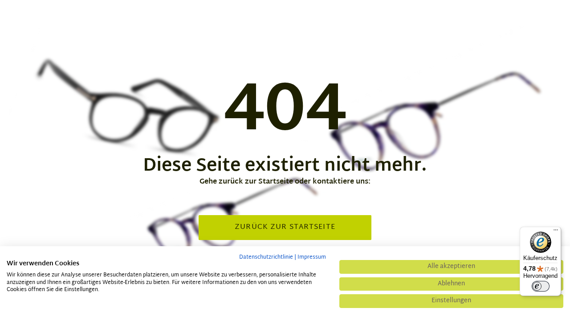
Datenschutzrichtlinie (266, 257)
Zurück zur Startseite (285, 227)
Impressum (311, 257)
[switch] (541, 286)
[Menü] (555, 232)
